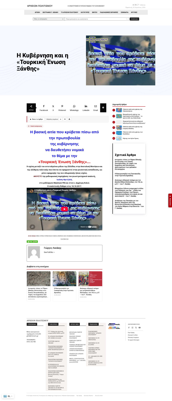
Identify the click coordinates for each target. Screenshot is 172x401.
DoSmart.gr (51, 395)
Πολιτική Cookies (132, 335)
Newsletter (170, 200)
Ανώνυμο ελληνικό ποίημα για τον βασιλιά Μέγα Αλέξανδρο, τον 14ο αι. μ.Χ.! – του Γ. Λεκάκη (129, 182)
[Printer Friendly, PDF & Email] (32, 242)
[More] (103, 107)
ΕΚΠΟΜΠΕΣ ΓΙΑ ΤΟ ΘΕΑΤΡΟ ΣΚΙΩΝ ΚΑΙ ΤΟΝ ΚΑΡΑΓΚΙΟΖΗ (95, 362)
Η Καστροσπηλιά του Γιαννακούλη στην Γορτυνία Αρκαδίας (127, 175)
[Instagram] (132, 328)
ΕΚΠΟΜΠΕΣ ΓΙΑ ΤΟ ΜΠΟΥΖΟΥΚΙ (93, 338)
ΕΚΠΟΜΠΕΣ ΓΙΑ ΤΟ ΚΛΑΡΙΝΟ (93, 343)
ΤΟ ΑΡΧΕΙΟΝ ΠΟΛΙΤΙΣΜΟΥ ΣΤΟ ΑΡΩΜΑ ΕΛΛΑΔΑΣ (55, 337)
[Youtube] (139, 328)
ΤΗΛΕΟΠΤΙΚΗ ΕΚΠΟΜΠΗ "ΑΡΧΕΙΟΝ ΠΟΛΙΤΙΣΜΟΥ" (55, 360)
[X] (136, 328)
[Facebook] (129, 328)
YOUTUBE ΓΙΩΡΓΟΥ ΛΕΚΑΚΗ (54, 342)
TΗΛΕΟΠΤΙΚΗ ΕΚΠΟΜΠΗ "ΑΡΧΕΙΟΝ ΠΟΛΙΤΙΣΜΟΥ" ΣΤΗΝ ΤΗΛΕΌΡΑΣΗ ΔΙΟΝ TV (56, 347)
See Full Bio (48, 252)
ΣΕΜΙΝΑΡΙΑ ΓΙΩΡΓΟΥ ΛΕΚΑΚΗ (75, 341)
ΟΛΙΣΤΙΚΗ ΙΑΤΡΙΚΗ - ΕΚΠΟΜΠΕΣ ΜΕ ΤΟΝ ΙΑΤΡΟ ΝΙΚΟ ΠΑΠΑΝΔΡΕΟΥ (94, 350)
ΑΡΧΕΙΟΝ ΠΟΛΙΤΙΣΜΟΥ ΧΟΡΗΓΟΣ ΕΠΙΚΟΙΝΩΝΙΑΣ (76, 349)
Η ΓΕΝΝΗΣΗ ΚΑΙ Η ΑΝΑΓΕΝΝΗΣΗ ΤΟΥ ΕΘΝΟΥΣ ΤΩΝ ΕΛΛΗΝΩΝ (56, 366)
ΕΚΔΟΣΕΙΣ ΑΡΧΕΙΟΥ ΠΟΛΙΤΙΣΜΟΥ (75, 337)
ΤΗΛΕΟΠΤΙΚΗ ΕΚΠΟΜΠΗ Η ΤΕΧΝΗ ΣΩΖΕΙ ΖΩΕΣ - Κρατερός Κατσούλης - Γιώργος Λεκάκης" (56, 373)
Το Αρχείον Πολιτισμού (133, 340)
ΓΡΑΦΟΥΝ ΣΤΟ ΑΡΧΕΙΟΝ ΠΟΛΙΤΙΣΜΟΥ (76, 354)
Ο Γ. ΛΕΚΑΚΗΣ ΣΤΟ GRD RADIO (95, 357)
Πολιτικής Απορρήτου (133, 337)
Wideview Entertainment (68, 395)
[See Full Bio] (54, 252)
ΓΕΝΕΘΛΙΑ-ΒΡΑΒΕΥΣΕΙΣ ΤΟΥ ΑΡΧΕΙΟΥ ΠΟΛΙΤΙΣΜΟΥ (77, 345)
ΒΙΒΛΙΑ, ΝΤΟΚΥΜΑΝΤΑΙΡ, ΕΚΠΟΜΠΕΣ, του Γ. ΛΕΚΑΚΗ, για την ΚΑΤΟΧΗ (77, 360)
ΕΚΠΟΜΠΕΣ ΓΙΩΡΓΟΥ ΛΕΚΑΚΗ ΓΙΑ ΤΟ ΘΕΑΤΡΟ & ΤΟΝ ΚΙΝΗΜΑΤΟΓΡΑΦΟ (56, 387)
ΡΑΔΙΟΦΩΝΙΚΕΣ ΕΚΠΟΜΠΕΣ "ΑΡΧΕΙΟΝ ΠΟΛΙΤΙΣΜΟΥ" (94, 333)
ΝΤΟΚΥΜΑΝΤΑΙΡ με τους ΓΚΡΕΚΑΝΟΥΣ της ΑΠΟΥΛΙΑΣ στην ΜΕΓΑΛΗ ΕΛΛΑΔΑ (56, 381)
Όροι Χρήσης (131, 332)
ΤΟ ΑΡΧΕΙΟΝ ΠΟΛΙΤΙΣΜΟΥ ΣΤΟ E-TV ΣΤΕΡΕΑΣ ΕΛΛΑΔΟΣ (55, 354)
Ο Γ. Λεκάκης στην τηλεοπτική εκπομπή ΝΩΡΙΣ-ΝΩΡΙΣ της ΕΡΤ (56, 332)
